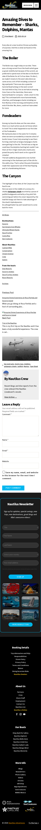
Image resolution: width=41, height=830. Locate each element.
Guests (4, 260)
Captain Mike (7, 248)
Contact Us (20, 704)
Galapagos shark (14, 191)
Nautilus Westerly (20, 751)
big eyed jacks (9, 364)
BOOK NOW (28, 5)
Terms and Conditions (20, 665)
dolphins (27, 364)
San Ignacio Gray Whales (11, 227)
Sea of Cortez (7, 233)
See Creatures (7, 239)
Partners (20, 692)
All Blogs (5, 215)
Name (5, 440)
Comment (7, 414)
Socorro (5, 224)
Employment (20, 701)
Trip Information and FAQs (20, 653)
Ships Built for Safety (20, 733)
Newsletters (20, 772)
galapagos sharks (10, 366)
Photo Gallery (20, 774)
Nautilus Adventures (17, 823)
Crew (4, 257)
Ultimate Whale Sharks (10, 230)
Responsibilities (20, 656)
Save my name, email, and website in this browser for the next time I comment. (20, 475)
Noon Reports (7, 277)
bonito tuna (19, 364)
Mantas (26, 366)
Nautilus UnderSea (20, 742)
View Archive (10, 397)
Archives (5, 283)
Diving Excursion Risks (20, 671)
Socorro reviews (8, 271)
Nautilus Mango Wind (20, 748)
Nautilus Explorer (20, 736)
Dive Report (9, 36)
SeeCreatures (20, 789)
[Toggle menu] (36, 5)
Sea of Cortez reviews (10, 274)
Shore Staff (20, 698)
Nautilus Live (20, 707)
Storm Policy (20, 659)
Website (5, 461)
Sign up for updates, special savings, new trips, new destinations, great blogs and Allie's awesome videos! (20, 514)
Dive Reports (7, 268)
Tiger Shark (34, 366)
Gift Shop (20, 783)
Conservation (7, 251)
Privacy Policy (20, 662)
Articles (21, 780)
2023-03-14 (22, 36)
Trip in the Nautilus (9, 323)
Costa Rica (6, 236)
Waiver (20, 668)
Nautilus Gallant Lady (20, 745)
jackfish (20, 366)
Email (5, 450)
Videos (20, 777)
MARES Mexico (20, 792)
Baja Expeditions (20, 786)
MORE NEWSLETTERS (20, 624)
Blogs (20, 769)
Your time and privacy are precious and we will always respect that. (19, 569)
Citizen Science (7, 254)
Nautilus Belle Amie (20, 739)
